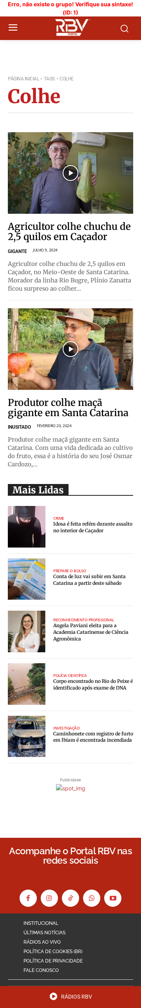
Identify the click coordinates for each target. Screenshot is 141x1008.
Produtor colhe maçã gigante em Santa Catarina (68, 408)
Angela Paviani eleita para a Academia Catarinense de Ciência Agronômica (90, 632)
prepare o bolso (69, 570)
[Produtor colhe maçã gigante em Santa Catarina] (70, 349)
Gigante (17, 251)
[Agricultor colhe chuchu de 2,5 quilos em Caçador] (70, 173)
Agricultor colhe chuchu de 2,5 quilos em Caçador (69, 231)
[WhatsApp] (91, 898)
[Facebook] (28, 898)
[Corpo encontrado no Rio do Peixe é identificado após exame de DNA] (26, 684)
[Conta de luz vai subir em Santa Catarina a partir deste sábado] (26, 579)
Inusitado (19, 427)
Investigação (66, 728)
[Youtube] (112, 898)
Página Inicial (23, 79)
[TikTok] (70, 898)
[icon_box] (70, 999)
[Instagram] (49, 898)
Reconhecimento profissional (83, 619)
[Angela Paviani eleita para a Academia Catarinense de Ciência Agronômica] (26, 631)
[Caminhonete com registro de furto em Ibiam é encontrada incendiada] (26, 736)
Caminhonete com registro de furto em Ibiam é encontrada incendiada (93, 737)
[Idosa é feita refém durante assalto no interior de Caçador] (26, 527)
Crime (58, 518)
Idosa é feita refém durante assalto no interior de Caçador (92, 527)
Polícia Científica (70, 675)
